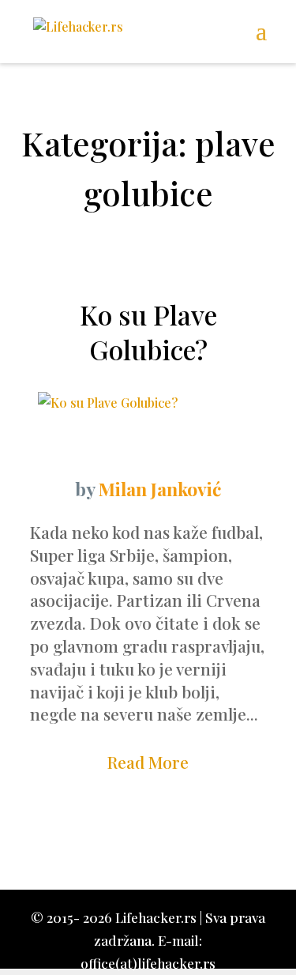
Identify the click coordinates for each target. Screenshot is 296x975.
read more (148, 762)
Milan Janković (160, 488)
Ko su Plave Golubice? (148, 331)
